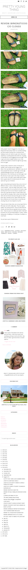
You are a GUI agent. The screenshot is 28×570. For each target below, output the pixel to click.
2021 (3, 453)
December (6, 469)
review (14, 232)
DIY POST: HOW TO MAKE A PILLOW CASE (14, 516)
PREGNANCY (4, 427)
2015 (3, 465)
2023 (3, 450)
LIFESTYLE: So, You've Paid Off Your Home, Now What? (14, 405)
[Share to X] (9, 227)
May (5, 522)
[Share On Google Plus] (14, 227)
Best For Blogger (23, 568)
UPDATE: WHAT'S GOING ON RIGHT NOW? (14, 503)
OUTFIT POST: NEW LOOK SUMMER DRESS (14, 479)
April (5, 524)
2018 (3, 459)
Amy (5, 330)
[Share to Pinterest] (12, 227)
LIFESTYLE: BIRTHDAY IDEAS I (11, 481)
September (6, 475)
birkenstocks (9, 230)
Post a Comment (7, 344)
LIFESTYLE (3, 422)
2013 (3, 532)
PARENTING (4, 425)
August (5, 477)
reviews (20, 232)
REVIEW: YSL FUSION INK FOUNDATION (13, 512)
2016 (3, 463)
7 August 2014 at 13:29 (9, 341)
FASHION (3, 418)
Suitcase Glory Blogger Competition (12, 499)
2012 (3, 534)
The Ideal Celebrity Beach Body (11, 497)
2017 (3, 461)
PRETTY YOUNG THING (14, 8)
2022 (3, 452)
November (6, 471)
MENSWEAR (4, 423)
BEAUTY (3, 417)
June (5, 520)
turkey (15, 233)
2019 (3, 457)
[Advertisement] (12, 549)
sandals (4, 233)
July (4, 518)
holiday (23, 230)
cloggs (17, 230)
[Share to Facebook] (6, 227)
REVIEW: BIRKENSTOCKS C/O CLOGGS (13, 514)
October (6, 473)
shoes (10, 233)
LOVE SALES (7, 501)
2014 (3, 467)
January (5, 530)
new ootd (8, 232)
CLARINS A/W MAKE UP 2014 (11, 495)
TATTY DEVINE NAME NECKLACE (12, 510)
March (5, 526)
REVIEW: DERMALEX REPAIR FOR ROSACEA (14, 509)
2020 (3, 455)
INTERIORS (3, 420)
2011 (3, 536)
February (6, 528)
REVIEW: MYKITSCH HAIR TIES (11, 490)
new (2, 232)
